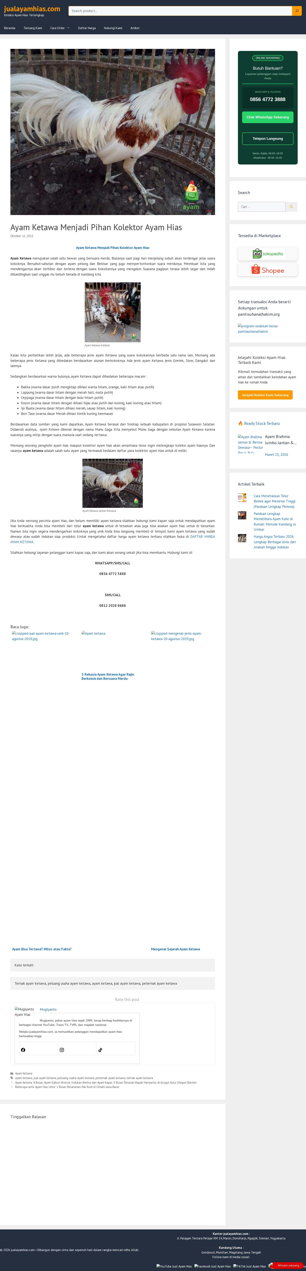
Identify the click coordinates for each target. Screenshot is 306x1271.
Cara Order (57, 28)
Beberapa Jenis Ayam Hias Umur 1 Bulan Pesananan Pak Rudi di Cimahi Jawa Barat (67, 1087)
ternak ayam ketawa (140, 1078)
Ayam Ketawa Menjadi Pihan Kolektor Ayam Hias (112, 247)
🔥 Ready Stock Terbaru (259, 423)
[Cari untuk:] (261, 207)
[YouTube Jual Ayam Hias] (174, 1266)
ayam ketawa (23, 1078)
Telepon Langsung (268, 139)
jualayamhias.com (32, 8)
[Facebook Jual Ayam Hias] (212, 1266)
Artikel (135, 28)
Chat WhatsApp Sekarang (268, 117)
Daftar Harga (87, 28)
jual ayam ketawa (45, 1078)
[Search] (297, 11)
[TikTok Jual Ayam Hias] (249, 1266)
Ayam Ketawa (23, 1073)
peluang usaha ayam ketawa (75, 1078)
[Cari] (291, 207)
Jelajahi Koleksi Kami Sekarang (265, 395)
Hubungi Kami (113, 28)
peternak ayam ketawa (110, 1078)
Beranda (9, 28)
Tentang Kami (33, 28)
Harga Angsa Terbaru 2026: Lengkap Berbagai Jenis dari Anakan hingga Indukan (275, 541)
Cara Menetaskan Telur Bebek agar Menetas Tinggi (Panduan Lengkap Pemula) (274, 501)
